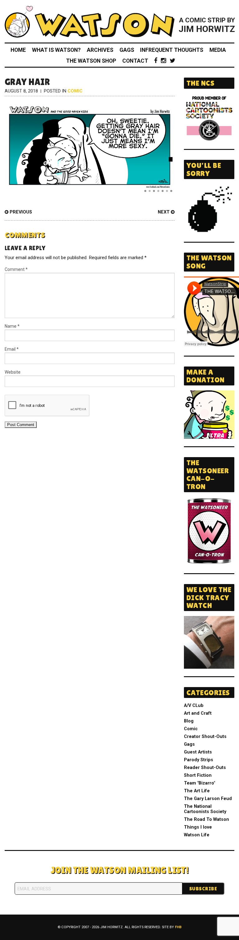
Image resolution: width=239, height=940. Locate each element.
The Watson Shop (91, 61)
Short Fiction (198, 775)
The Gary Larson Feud (208, 798)
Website (13, 372)
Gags (127, 50)
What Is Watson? (56, 50)
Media (217, 50)
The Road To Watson (206, 819)
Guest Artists (198, 752)
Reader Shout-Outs (205, 767)
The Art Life (197, 791)
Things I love (198, 827)
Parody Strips (198, 759)
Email (12, 349)
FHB (178, 927)
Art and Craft (198, 713)
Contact (135, 61)
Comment (16, 269)
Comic (75, 91)
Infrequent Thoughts (171, 50)
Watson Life (196, 835)
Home (18, 50)
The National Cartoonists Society (205, 809)
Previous (20, 212)
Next (164, 212)
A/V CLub (194, 705)
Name (12, 326)
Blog (189, 721)
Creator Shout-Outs (205, 736)
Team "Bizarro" (199, 783)
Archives (100, 50)
